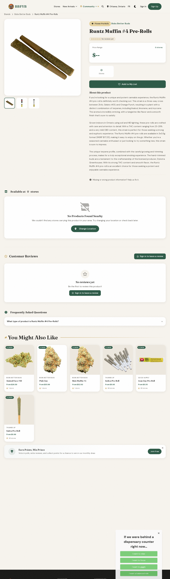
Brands (7, 14)
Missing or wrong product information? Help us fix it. (116, 180)
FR (129, 6)
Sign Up (154, 6)
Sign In (143, 6)
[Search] (102, 6)
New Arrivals (69, 6)
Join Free (154, 451)
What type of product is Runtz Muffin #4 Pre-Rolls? (33, 321)
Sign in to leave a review (151, 256)
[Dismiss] (162, 448)
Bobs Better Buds (22, 14)
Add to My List (129, 84)
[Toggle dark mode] (135, 7)
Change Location (87, 228)
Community (89, 6)
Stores (57, 6)
